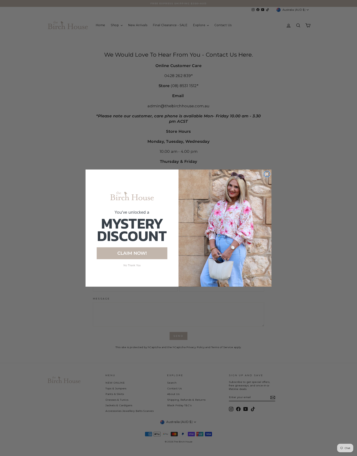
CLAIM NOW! (132, 253)
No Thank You (132, 265)
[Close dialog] (267, 174)
